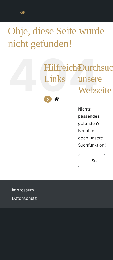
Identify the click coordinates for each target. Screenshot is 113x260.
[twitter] (90, 3)
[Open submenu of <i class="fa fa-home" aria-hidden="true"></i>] (28, 12)
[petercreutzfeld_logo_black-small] (56, 6)
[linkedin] (90, 14)
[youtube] (100, 3)
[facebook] (80, 3)
